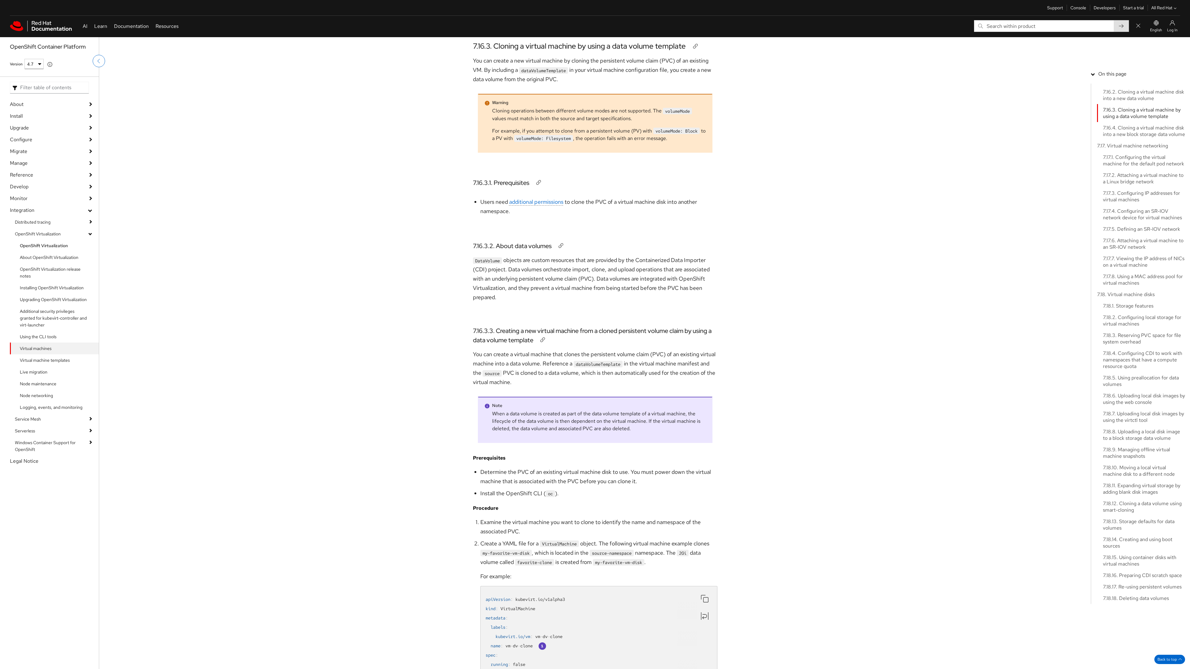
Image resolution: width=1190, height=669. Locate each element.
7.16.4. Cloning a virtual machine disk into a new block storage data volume (1144, 131)
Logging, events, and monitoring (51, 407)
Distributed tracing (33, 222)
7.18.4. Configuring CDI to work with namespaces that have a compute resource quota (1142, 359)
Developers (1105, 8)
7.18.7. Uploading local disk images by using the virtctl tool (1143, 416)
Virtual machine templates (45, 360)
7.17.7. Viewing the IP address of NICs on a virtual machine (1143, 261)
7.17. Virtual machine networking (1132, 145)
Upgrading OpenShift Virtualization (53, 299)
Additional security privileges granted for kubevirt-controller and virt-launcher (53, 318)
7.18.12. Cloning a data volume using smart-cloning (1142, 506)
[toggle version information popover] (50, 64)
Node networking (36, 395)
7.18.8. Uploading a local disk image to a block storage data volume (1141, 434)
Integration (22, 210)
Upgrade (19, 128)
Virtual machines (35, 348)
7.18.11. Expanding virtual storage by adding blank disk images (1141, 488)
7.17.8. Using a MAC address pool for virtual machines (1143, 279)
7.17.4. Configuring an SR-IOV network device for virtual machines (1142, 214)
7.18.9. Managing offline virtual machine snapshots (1136, 452)
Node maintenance (38, 384)
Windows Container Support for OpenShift (45, 446)
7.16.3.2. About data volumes (512, 246)
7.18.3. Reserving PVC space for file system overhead (1142, 338)
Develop (19, 186)
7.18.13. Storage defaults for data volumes (1139, 524)
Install (16, 116)
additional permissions (536, 201)
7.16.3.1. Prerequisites (501, 183)
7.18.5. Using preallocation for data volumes (1141, 380)
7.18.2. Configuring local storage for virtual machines (1142, 320)
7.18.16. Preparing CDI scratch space (1142, 575)
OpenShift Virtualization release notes (50, 272)
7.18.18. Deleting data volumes (1136, 598)
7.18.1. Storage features (1128, 306)
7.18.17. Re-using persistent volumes (1142, 587)
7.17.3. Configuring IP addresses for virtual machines (1141, 196)
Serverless (25, 431)
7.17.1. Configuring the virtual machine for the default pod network (1143, 160)
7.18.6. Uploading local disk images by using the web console (1144, 398)
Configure (21, 139)
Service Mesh (28, 419)
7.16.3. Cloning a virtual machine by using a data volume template (579, 46)
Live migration (33, 372)
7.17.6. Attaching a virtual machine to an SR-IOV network (1143, 243)
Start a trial (1133, 8)
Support (1055, 8)
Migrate (18, 151)
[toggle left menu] (99, 61)
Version (16, 64)
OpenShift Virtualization (38, 234)
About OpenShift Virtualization (49, 257)
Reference (21, 175)
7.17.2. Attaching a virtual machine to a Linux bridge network (1143, 178)
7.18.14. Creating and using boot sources (1137, 542)
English (1156, 30)
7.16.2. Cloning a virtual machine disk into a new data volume (1143, 95)
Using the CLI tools (38, 336)
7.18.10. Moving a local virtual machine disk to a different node (1139, 470)
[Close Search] (1138, 26)
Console (1078, 8)
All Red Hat (1161, 8)
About (17, 104)
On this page (1112, 74)
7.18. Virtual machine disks (1126, 294)
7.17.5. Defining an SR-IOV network (1141, 229)
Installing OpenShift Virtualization (52, 288)
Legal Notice (24, 461)
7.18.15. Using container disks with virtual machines (1139, 560)
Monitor (19, 198)
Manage (19, 163)
